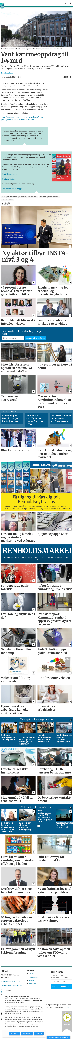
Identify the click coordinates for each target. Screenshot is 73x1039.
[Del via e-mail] (70, 77)
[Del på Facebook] (64, 77)
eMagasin (32, 980)
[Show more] (24, 144)
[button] (2, 720)
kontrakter (32, 197)
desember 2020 (53, 197)
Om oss (31, 974)
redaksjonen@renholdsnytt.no (11, 985)
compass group (7, 200)
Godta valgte (27, 1033)
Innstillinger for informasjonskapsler (58, 1037)
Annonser (32, 984)
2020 (3, 197)
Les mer (66, 1007)
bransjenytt (12, 197)
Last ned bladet (8, 179)
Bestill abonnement (10, 174)
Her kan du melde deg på (12, 189)
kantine (22, 197)
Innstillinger (14, 1033)
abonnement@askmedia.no (10, 981)
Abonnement (33, 977)
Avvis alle (39, 1033)
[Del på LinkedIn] (67, 77)
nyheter (43, 197)
